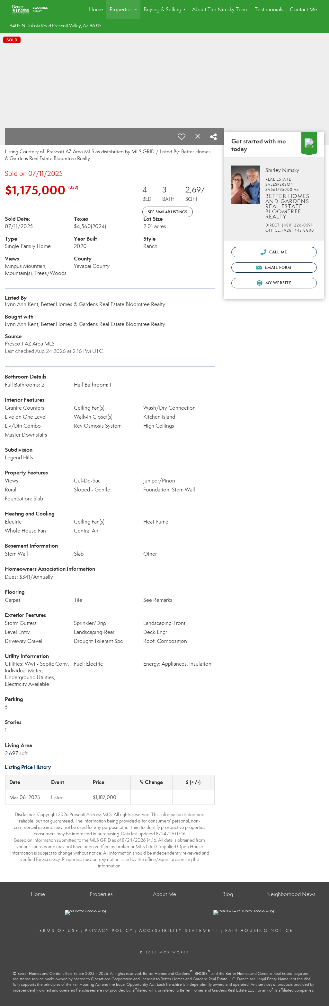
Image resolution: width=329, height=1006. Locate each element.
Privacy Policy (109, 930)
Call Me (278, 252)
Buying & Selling (166, 12)
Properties (125, 12)
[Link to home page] (33, 9)
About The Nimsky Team (220, 9)
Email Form (277, 267)
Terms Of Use (57, 930)
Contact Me (303, 9)
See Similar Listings (167, 211)
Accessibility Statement (179, 930)
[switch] (181, 137)
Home (96, 9)
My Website (278, 282)
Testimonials (269, 9)
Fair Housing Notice (259, 930)
